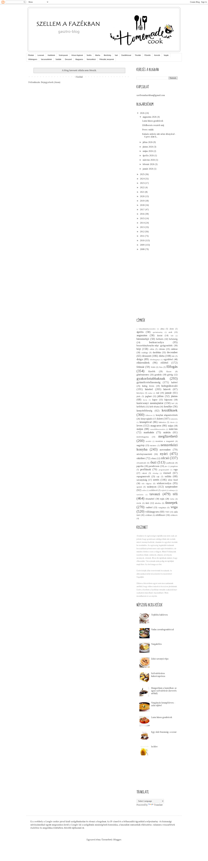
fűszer (168, 371)
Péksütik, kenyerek (106, 59)
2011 (142, 236)
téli (175, 494)
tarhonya (172, 490)
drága (140, 359)
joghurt (148, 396)
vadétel (149, 507)
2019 (142, 201)
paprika (140, 466)
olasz (153, 458)
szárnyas (151, 486)
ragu (175, 469)
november (165, 449)
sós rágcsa (146, 483)
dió (173, 356)
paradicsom (154, 466)
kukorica (162, 422)
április (140, 331)
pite (166, 466)
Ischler (154, 746)
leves (139, 425)
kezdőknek (170, 410)
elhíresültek (143, 362)
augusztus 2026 (150, 117)
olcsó (165, 458)
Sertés (89, 55)
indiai (150, 393)
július (160, 396)
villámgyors (152, 511)
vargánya (162, 507)
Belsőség (107, 55)
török (139, 503)
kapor (154, 399)
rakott (144, 473)
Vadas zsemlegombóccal (162, 629)
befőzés (159, 339)
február (140, 366)
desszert (146, 355)
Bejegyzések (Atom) (50, 82)
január (168, 392)
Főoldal (31, 55)
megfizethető (168, 436)
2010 (142, 240)
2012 (142, 231)
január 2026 (148, 169)
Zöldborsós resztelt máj (153, 125)
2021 (142, 192)
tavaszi (155, 494)
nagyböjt (140, 445)
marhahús (149, 432)
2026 (142, 113)
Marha (97, 55)
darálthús (157, 352)
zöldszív (174, 515)
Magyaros (79, 59)
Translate (158, 805)
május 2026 (148, 151)
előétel (164, 362)
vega (174, 507)
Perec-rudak (148, 129)
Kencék (157, 55)
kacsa (145, 400)
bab (172, 336)
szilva (144, 490)
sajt (157, 476)
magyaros (155, 425)
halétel (174, 382)
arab (170, 332)
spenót (139, 487)
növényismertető (144, 454)
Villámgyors (32, 59)
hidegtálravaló (169, 385)
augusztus (142, 335)
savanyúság (142, 480)
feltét (153, 367)
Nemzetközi (91, 59)
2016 (142, 214)
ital (157, 393)
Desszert (68, 59)
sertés (156, 479)
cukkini (174, 349)
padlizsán (170, 463)
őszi (153, 462)
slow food (173, 480)
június (174, 396)
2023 (142, 183)
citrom (162, 349)
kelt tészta (154, 406)
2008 (142, 249)
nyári (164, 454)
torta (172, 499)
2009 (142, 245)
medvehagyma (143, 437)
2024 (142, 178)
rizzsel (167, 472)
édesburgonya (155, 360)
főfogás (172, 367)
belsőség (173, 339)
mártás (167, 432)
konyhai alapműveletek (167, 415)
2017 (142, 209)
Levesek (40, 55)
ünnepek (171, 503)
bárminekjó (143, 338)
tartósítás (140, 495)
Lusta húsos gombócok (152, 121)
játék (139, 396)
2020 (142, 196)
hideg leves (148, 386)
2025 (142, 174)
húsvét (167, 389)
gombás (158, 374)
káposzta (168, 399)
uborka (158, 503)
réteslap (155, 473)
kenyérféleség (144, 410)
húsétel (149, 389)
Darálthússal (126, 55)
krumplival (146, 422)
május (140, 428)
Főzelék (147, 55)
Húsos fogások (77, 55)
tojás (162, 499)
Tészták (138, 55)
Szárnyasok (63, 55)
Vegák (166, 55)
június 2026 (148, 147)
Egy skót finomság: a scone (164, 732)
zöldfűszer (160, 515)
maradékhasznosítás (157, 429)
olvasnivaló (141, 463)
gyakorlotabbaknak (151, 378)
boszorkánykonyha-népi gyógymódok (154, 345)
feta (160, 367)
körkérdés (174, 419)
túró (147, 503)
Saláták (58, 59)
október (141, 458)
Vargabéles (156, 644)
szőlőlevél (153, 490)
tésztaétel (150, 499)
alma (162, 329)
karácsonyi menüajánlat (150, 403)
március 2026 (149, 160)
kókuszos (149, 415)
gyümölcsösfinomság (148, 382)
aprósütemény (158, 332)
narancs (153, 445)
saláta (168, 476)
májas (170, 425)
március (173, 428)
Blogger (117, 839)
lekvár (172, 422)
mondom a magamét (165, 441)
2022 (142, 187)
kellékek (141, 406)
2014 (142, 223)
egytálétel (168, 359)
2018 (142, 205)
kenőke (168, 406)
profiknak (145, 469)
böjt (139, 348)
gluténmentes (143, 374)
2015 (142, 218)
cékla (152, 349)
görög (170, 374)
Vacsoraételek (46, 59)
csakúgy (144, 352)
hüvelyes (140, 393)
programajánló (164, 470)
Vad (116, 55)
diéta (161, 355)
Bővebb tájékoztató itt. (74, 828)
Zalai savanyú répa (159, 659)
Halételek (51, 55)
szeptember (171, 486)
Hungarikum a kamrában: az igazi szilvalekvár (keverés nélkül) (164, 691)
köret (160, 418)
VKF (167, 512)
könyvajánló (146, 419)
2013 (142, 227)
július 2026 (148, 142)
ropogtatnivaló (143, 476)
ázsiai (159, 335)
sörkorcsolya (164, 483)
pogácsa (174, 466)
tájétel (163, 490)
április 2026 (148, 155)
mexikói (148, 441)
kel (173, 403)
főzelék (151, 371)
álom (172, 329)
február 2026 (149, 164)
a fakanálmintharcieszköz (146, 329)
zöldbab (148, 515)
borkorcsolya (156, 342)
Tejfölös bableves (159, 615)
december (172, 352)
